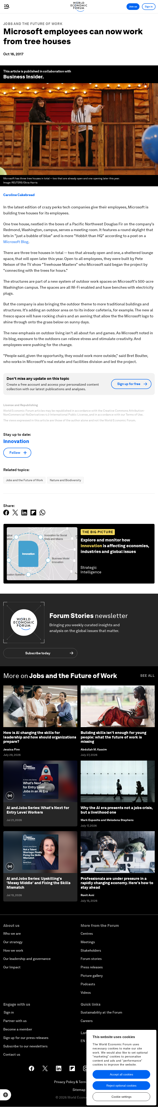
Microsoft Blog (15, 242)
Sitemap (79, 1090)
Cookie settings (121, 1096)
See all (147, 676)
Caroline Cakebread (19, 195)
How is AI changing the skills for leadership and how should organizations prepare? (39, 737)
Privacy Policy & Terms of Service (79, 1082)
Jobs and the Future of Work (33, 24)
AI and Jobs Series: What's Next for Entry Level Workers (38, 810)
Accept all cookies (121, 1074)
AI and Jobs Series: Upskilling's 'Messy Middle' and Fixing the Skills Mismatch (38, 883)
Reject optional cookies (121, 1085)
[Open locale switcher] (5, 1094)
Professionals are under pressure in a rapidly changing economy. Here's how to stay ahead (117, 883)
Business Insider (22, 77)
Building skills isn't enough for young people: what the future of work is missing (113, 737)
